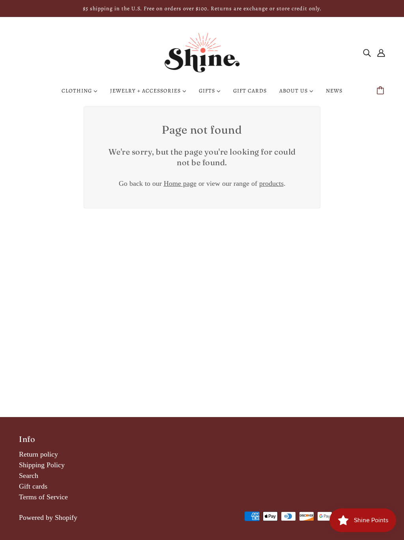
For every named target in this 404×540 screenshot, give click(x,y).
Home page (180, 183)
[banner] (202, 52)
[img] (367, 52)
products (271, 183)
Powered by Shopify (48, 517)
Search (28, 476)
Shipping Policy (42, 465)
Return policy (38, 454)
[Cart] (381, 91)
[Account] (381, 52)
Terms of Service (43, 497)
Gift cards (33, 486)
